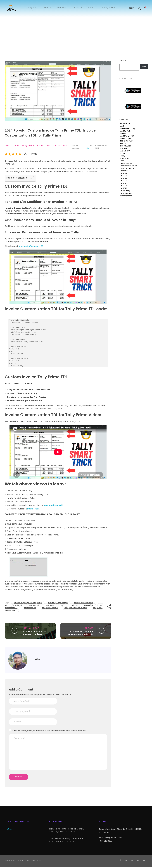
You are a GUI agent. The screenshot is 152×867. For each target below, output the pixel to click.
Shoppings (124, 158)
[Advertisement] (76, 35)
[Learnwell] (11, 8)
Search (122, 60)
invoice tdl (17, 605)
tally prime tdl (30, 608)
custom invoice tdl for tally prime (28, 603)
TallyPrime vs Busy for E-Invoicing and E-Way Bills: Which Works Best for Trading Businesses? (67, 838)
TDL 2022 (123, 181)
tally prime (88, 605)
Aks (87, 148)
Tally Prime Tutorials (128, 166)
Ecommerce (124, 123)
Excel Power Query (127, 128)
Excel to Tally (125, 131)
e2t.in (9, 829)
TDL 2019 (123, 173)
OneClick (123, 148)
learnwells (50, 605)
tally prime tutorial (50, 608)
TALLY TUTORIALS (126, 168)
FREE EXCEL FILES (126, 141)
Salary (122, 156)
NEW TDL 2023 (12, 145)
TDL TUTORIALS (125, 193)
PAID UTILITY (124, 151)
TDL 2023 (45, 145)
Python (122, 153)
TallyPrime (123, 171)
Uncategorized (125, 196)
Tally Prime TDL (30, 145)
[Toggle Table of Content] (30, 178)
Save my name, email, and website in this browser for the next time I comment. (49, 730)
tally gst (74, 605)
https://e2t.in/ (33, 508)
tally (62, 605)
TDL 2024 (123, 186)
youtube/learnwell (53, 505)
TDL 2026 (123, 188)
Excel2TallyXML (125, 138)
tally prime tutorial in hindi (75, 608)
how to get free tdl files (58, 603)
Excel (121, 126)
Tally (121, 161)
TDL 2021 (123, 178)
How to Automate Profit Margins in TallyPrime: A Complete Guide (67, 829)
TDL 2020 (123, 176)
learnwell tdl (34, 605)
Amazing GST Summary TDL (31, 246)
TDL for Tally (60, 145)
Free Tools (123, 143)
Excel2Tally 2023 (126, 136)
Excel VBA (123, 133)
